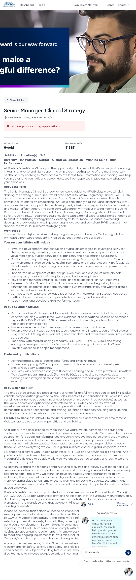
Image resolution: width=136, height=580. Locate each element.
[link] (9, 4)
